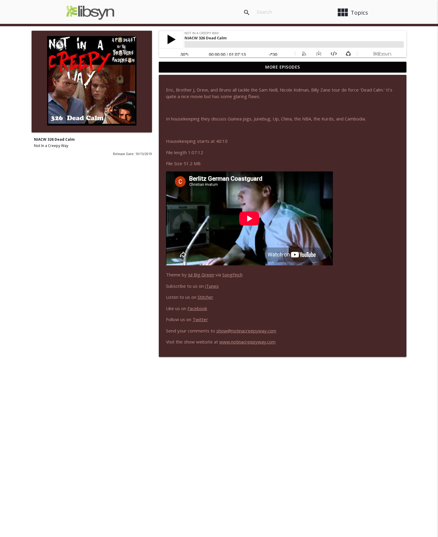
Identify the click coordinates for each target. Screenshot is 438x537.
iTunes (212, 286)
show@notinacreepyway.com (246, 331)
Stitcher (205, 297)
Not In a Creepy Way (51, 145)
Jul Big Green (201, 275)
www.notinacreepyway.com (247, 342)
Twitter (200, 319)
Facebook (197, 308)
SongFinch (232, 275)
